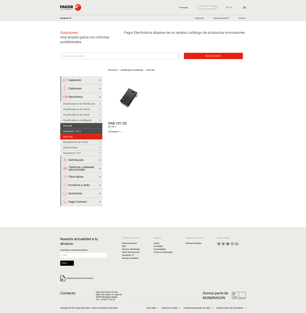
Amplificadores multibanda (132, 70)
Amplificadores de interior (76, 109)
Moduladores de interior (75, 142)
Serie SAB (68, 136)
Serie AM (67, 126)
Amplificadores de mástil (76, 114)
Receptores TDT (72, 153)
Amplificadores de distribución (79, 103)
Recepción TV (65, 18)
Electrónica (113, 70)
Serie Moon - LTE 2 (72, 131)
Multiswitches (70, 147)
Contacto (67, 293)
